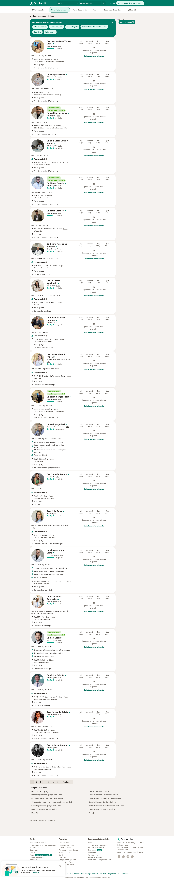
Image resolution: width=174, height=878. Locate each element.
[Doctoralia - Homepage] (42, 3)
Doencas (62, 857)
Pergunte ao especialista (68, 850)
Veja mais (49, 32)
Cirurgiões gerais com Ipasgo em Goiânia (47, 798)
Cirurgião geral (56, 27)
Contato (33, 852)
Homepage (33, 820)
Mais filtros (133, 10)
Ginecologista (72, 27)
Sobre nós (34, 850)
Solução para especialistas (98, 845)
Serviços (62, 855)
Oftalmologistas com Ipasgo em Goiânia (46, 795)
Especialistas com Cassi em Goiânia (102, 802)
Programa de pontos (112, 10)
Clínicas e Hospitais (66, 845)
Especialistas (64, 843)
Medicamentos (64, 852)
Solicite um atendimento (94, 56)
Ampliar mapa (126, 22)
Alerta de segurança (96, 857)
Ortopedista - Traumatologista (94, 27)
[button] (112, 22)
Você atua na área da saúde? (129, 3)
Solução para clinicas (96, 848)
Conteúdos (92, 852)
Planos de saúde (65, 848)
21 (58, 782)
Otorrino (37, 32)
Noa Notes (94, 850)
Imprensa (33, 860)
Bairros (95, 10)
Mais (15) (34, 813)
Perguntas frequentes (67, 860)
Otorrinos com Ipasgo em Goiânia (44, 809)
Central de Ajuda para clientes (99, 860)
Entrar (112, 3)
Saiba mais (35, 873)
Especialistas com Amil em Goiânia (102, 809)
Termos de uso (93, 855)
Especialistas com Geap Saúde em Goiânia (105, 798)
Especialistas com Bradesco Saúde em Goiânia (106, 805)
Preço (90, 843)
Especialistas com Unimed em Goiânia (103, 795)
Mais (60, 46)
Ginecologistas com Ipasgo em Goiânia (46, 805)
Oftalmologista (40, 27)
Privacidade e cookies (38, 843)
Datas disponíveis (79, 10)
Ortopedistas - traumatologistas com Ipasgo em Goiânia (52, 802)
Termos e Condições (37, 857)
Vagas (40, 855)
